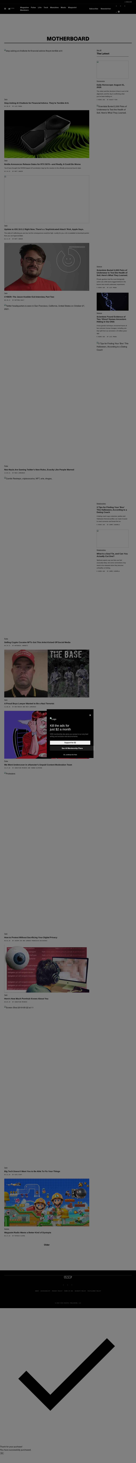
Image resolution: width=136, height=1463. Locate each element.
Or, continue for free (70, 754)
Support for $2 (70, 743)
